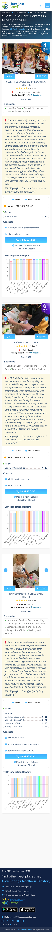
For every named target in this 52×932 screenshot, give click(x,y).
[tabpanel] (26, 59)
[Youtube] (18, 920)
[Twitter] (8, 920)
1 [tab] (22, 330)
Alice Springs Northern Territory (26, 881)
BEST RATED (6, 12)
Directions (36, 95)
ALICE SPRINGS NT (20, 12)
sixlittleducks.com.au (18, 234)
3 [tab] (26, 330)
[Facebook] (2, 920)
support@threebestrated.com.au (23, 917)
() (32, 88)
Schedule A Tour (16, 737)
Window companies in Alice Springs (20, 895)
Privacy (5, 924)
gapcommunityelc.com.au (21, 750)
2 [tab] (24, 330)
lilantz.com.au (15, 485)
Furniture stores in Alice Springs (18, 887)
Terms (14, 924)
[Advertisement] (26, 842)
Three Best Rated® (24, 929)
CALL (10, 76)
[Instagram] (12, 920)
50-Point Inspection (18, 29)
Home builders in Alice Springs (17, 891)
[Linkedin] (23, 920)
